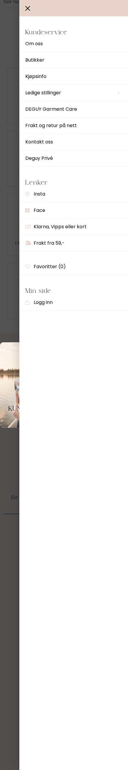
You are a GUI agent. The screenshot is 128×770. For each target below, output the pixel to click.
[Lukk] (27, 8)
